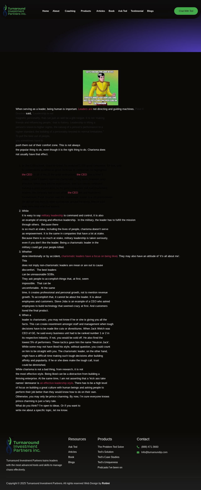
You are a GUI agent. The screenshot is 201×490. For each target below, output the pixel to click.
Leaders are (85, 109)
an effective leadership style (56, 383)
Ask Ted (122, 11)
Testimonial (137, 11)
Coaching (70, 11)
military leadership (52, 215)
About (56, 11)
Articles (100, 11)
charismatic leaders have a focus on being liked (89, 256)
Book (111, 11)
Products (86, 11)
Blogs (150, 11)
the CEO (27, 174)
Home (45, 11)
